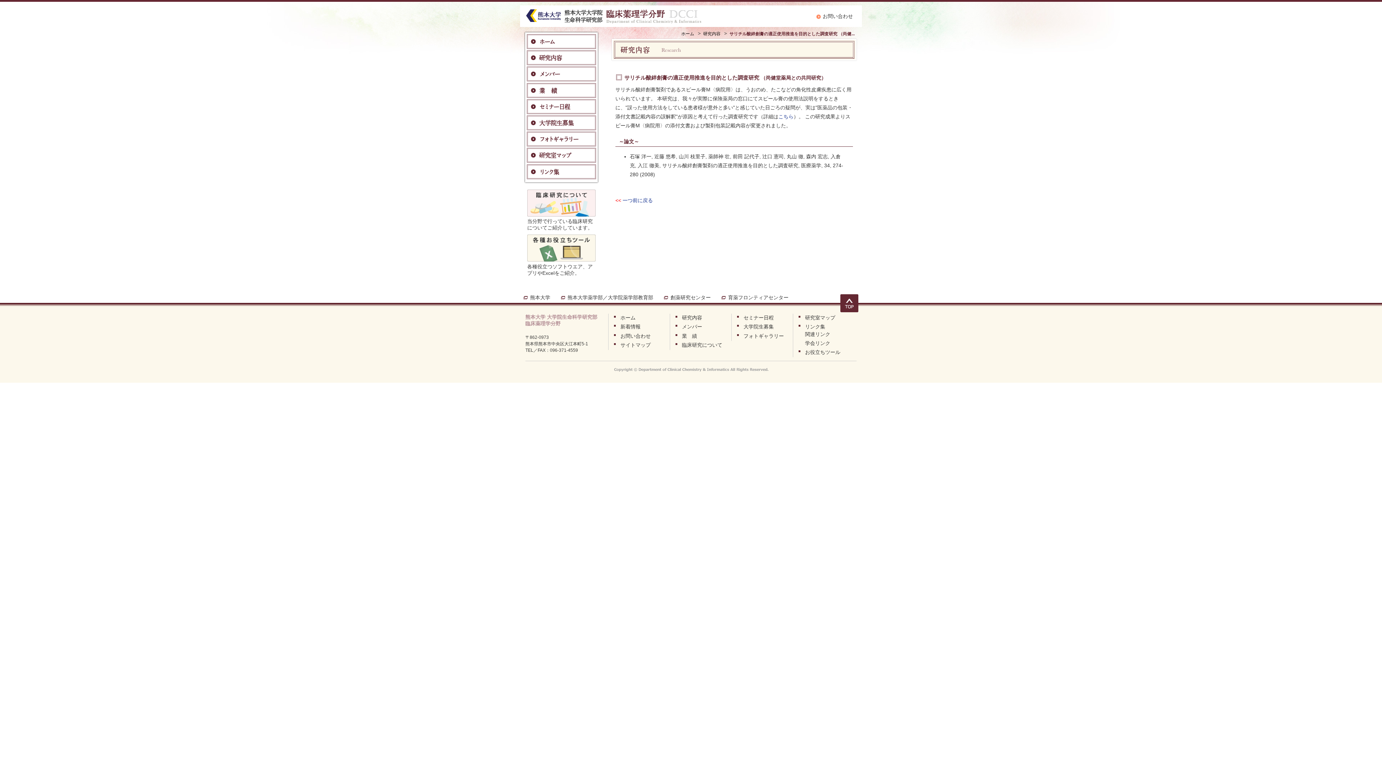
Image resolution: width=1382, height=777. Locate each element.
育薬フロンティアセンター (758, 297)
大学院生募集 (759, 327)
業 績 (689, 336)
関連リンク (817, 334)
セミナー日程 (759, 318)
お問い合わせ (838, 16)
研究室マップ (820, 318)
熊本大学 (540, 297)
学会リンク (817, 343)
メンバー (692, 327)
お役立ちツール (822, 352)
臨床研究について (702, 345)
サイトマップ (635, 345)
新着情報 (630, 327)
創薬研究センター (690, 297)
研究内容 (712, 33)
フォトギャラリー (764, 336)
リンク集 (815, 327)
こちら (786, 116)
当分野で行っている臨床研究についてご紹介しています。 (560, 224)
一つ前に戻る (638, 200)
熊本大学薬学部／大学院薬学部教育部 (610, 297)
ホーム (687, 33)
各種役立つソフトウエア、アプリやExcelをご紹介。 (560, 270)
